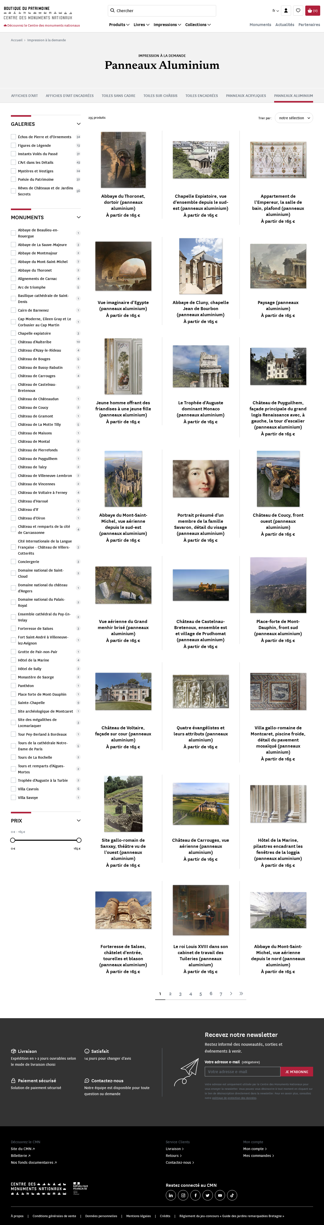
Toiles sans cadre (118, 95)
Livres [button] (139, 24)
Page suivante (231, 993)
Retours (172, 1155)
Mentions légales (138, 1216)
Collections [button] (196, 24)
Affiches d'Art (24, 95)
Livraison (173, 1148)
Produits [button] (117, 24)
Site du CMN (21, 1148)
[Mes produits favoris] (298, 11)
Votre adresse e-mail (232, 1061)
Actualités (284, 24)
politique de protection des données (234, 1098)
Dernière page (241, 993)
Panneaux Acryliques (246, 95)
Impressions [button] (165, 24)
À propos (17, 1216)
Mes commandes (257, 1155)
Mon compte (253, 1148)
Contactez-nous (178, 1162)
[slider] (12, 840)
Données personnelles (101, 1216)
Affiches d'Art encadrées (70, 95)
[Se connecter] (286, 11)
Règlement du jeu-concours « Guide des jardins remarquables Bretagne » (231, 1216)
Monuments (260, 24)
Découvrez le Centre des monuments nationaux (43, 25)
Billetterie (19, 1155)
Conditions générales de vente (54, 1216)
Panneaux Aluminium (293, 95)
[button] (276, 11)
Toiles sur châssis (160, 95)
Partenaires (309, 24)
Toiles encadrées (202, 95)
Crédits (165, 1216)
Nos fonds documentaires (32, 1162)
